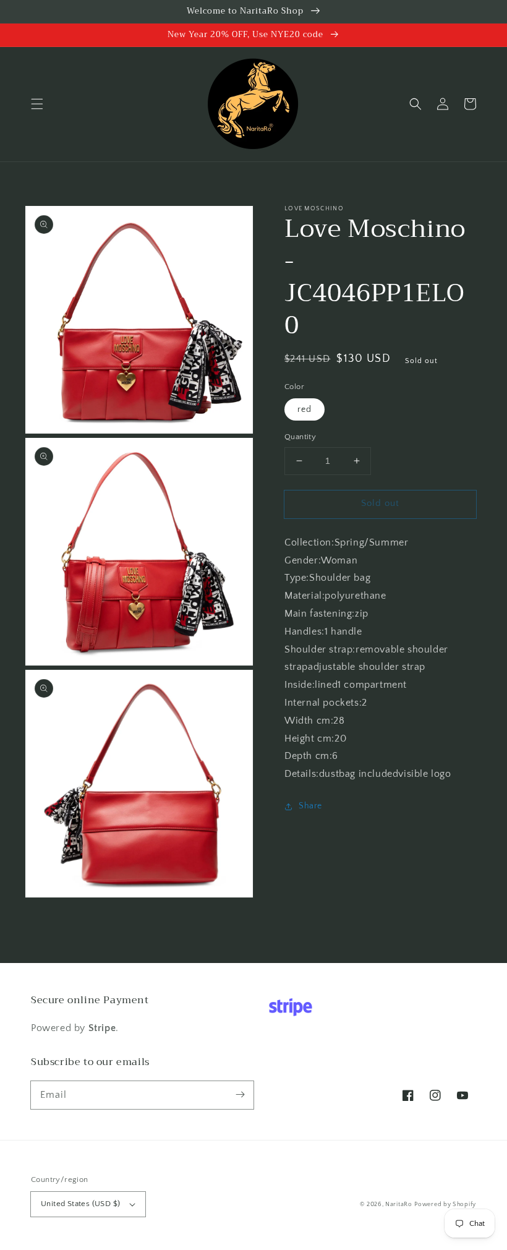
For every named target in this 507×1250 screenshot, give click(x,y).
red (304, 409)
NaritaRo (398, 1204)
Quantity (300, 436)
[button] (37, 104)
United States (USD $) (80, 1203)
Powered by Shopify (445, 1204)
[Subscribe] (240, 1094)
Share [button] (310, 806)
